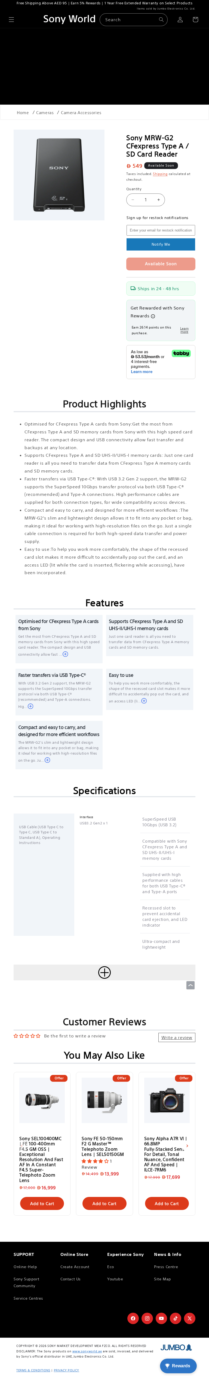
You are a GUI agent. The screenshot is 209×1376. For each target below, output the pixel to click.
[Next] (187, 1145)
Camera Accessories (81, 112)
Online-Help (25, 1266)
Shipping (160, 173)
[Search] (161, 20)
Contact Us (70, 1279)
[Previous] (21, 1145)
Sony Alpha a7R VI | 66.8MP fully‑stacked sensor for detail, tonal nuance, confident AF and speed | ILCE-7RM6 (166, 1154)
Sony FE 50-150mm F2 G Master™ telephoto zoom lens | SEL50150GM (103, 1146)
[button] (11, 20)
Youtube (115, 1279)
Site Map (162, 1279)
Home (23, 112)
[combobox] (133, 20)
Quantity (134, 189)
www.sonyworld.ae (87, 1351)
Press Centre (166, 1266)
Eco (110, 1266)
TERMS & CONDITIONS (33, 1370)
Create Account (74, 1266)
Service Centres (28, 1298)
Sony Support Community (26, 1282)
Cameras (45, 112)
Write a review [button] (176, 1037)
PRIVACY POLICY (66, 1370)
